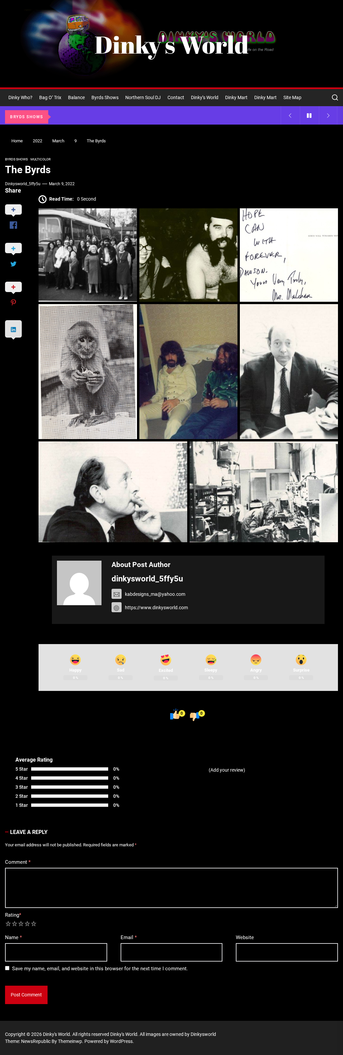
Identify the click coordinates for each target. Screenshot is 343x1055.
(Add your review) (227, 770)
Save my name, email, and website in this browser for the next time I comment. (100, 969)
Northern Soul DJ (143, 97)
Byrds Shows (105, 97)
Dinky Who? (20, 97)
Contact (175, 97)
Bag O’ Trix (50, 97)
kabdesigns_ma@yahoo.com (155, 594)
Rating (13, 915)
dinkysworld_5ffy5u (23, 184)
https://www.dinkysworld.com (156, 607)
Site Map (292, 97)
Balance (76, 97)
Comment (17, 862)
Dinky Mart (236, 97)
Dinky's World (171, 44)
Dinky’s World (204, 97)
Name (13, 937)
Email (129, 937)
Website (245, 937)
